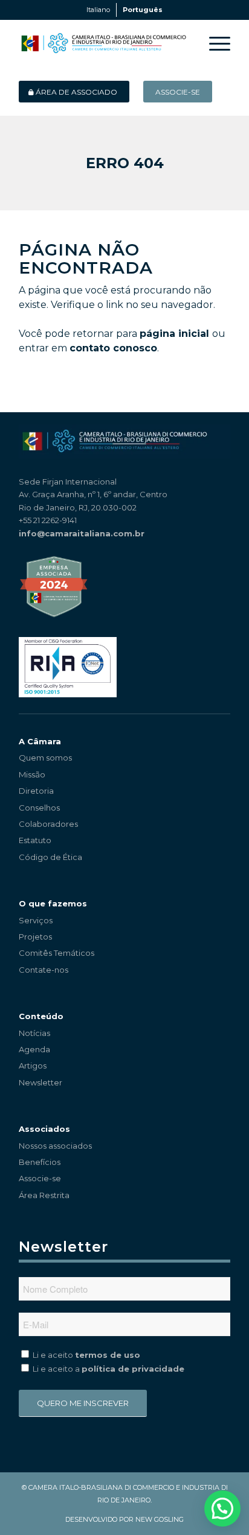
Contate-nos (43, 970)
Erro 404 (125, 163)
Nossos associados (55, 1145)
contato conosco (113, 348)
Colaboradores (48, 824)
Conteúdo (41, 1016)
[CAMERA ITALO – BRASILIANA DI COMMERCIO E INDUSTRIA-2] (103, 43)
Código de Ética (50, 857)
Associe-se (40, 1178)
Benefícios (39, 1162)
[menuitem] (213, 43)
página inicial (174, 333)
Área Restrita (44, 1195)
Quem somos (45, 757)
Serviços (36, 920)
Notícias (34, 1033)
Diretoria (36, 791)
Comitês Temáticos (56, 953)
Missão (32, 774)
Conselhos (39, 807)
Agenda (34, 1049)
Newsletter (40, 1082)
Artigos (33, 1065)
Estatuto (35, 840)
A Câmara (40, 741)
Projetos (35, 936)
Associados (44, 1129)
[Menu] (213, 43)
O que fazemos (53, 903)
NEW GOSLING (159, 1519)
